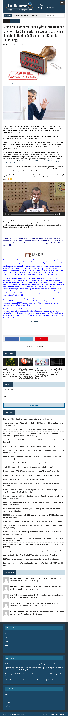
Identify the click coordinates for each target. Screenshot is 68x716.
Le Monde (7, 702)
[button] (34, 198)
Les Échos (7, 706)
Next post (40, 346)
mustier (24, 45)
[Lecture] (6, 214)
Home (6, 633)
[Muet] (59, 214)
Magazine (7, 694)
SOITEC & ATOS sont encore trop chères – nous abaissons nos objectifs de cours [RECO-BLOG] (29, 446)
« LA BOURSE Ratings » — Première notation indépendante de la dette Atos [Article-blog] (28, 467)
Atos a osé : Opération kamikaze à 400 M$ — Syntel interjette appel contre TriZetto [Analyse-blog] (30, 463)
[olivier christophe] (6, 590)
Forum (6, 641)
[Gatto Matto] (6, 598)
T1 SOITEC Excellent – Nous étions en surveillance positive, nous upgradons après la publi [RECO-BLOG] (31, 429)
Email (5, 396)
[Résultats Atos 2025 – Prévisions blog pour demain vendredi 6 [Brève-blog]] (57, 364)
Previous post (28, 346)
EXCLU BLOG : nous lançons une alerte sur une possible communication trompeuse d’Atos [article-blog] (31, 559)
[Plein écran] (62, 214)
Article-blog (7, 366)
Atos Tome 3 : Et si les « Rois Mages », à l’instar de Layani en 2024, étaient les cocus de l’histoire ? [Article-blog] (10, 372)
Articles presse (39, 366)
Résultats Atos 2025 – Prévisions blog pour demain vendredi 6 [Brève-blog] (56, 371)
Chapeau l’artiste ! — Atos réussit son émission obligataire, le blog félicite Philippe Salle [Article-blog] (31, 475)
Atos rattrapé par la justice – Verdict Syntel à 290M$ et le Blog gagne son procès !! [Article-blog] (30, 555)
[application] (34, 199)
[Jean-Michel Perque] (6, 606)
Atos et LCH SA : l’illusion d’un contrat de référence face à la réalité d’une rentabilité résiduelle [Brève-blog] (33, 521)
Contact (7, 649)
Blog (6, 637)
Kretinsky (17, 45)
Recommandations (24, 366)
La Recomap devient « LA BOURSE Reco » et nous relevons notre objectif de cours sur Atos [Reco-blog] (31, 471)
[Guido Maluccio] (6, 615)
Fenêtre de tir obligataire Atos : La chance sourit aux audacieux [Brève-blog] (24, 479)
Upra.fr (27, 262)
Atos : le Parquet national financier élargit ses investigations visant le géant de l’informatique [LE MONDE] (32, 551)
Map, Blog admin (15, 83)
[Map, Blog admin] (6, 581)
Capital (7, 698)
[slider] (32, 214)
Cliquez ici (56, 241)
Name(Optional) (8, 390)
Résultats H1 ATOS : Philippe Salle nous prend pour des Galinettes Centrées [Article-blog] (27, 419)
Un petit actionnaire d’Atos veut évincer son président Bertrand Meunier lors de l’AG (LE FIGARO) (41, 374)
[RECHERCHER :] (55, 15)
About (6, 645)
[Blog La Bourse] (32, 6)
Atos (11, 45)
